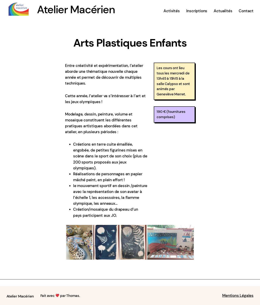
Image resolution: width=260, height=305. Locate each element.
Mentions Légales (238, 295)
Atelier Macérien (76, 9)
